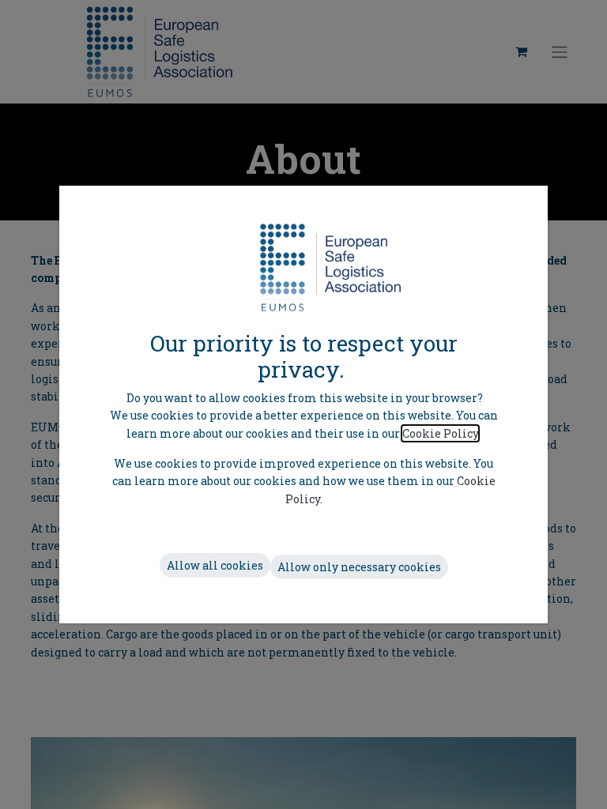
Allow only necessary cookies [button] (359, 566)
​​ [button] (215, 565)
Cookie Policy (440, 433)
